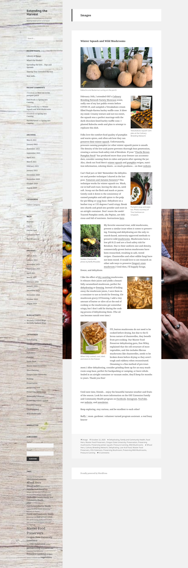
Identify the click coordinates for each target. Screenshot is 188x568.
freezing (30, 357)
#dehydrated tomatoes (36, 479)
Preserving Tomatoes (35, 396)
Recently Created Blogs (36, 320)
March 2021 (31, 162)
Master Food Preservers (36, 366)
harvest (36, 519)
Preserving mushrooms (36, 392)
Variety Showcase (107, 100)
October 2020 (32, 183)
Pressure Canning (34, 405)
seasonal (29, 557)
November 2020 (33, 179)
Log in (29, 226)
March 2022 (31, 140)
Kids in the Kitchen (39, 522)
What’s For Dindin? (34, 60)
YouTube (142, 398)
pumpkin (131, 162)
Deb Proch (31, 100)
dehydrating (87, 287)
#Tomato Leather (31, 495)
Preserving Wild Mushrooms (35, 551)
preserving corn (33, 387)
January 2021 (32, 170)
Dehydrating (32, 340)
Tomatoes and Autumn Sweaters (102, 180)
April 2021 (31, 157)
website (147, 166)
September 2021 (33, 153)
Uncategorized (33, 409)
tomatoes (34, 557)
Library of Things (34, 56)
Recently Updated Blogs (36, 323)
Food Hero (31, 353)
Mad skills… (31, 76)
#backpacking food (37, 476)
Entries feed (32, 230)
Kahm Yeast (31, 361)
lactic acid (48, 522)
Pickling (30, 379)
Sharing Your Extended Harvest (40, 72)
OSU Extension (37, 544)
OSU (28, 544)
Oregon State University (37, 374)
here (122, 218)
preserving (33, 547)
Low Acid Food (31, 525)
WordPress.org (33, 239)
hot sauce (49, 519)
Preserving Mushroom (47, 548)
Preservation (32, 383)
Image (85, 439)
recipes (49, 554)
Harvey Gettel (32, 120)
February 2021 (33, 166)
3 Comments (104, 453)
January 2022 (32, 144)
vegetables (46, 557)
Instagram (132, 398)
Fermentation (32, 348)
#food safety (33, 486)
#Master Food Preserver (37, 489)
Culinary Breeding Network (34, 509)
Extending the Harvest (37, 12)
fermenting (30, 517)
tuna (38, 557)
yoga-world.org (33, 106)
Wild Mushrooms (34, 413)
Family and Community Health (39, 344)
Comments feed (33, 234)
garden (32, 519)
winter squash (115, 162)
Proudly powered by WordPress (94, 473)
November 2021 (33, 149)
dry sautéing (104, 277)
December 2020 (33, 175)
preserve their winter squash (95, 141)
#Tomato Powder (41, 495)
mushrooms (124, 238)
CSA (29, 502)
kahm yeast (30, 522)
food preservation (44, 517)
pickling (48, 544)
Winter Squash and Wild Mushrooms (103, 41)
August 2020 (32, 188)
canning (49, 495)
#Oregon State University (34, 492)
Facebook (121, 398)
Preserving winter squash (37, 400)
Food (35, 517)
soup (99, 200)
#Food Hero (34, 482)
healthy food (42, 519)
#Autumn (29, 476)
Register (30, 221)
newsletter (103, 402)
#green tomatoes (45, 486)
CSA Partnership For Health (39, 506)
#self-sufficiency (45, 492)
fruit (28, 519)
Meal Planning (33, 370)
